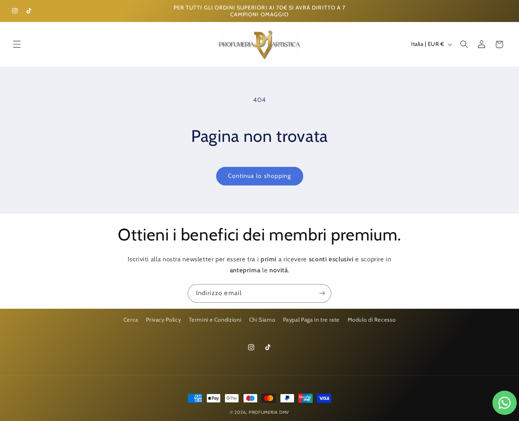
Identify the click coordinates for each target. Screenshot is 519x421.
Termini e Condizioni (215, 319)
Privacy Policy (163, 319)
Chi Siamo (262, 319)
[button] (16, 44)
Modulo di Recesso (372, 319)
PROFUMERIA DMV (269, 412)
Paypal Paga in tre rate (311, 319)
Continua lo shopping (259, 175)
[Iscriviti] (322, 293)
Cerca (130, 319)
